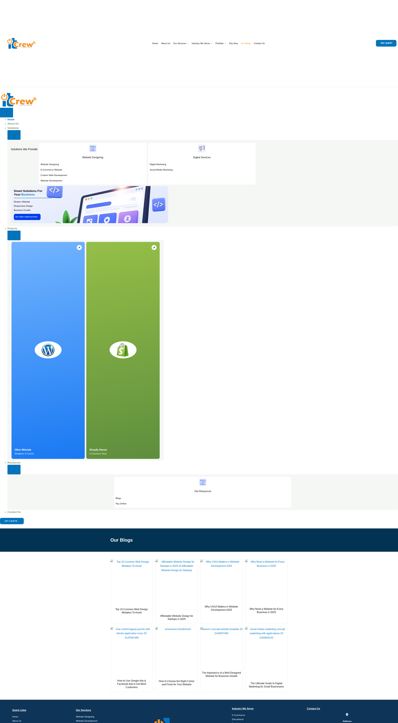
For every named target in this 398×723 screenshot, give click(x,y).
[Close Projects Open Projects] (14, 235)
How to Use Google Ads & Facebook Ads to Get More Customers (131, 684)
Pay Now (233, 43)
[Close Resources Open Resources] (14, 469)
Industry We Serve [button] (201, 43)
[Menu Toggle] (6, 112)
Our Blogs (246, 43)
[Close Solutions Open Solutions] (14, 135)
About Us (165, 43)
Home (155, 43)
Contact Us (259, 43)
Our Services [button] (179, 43)
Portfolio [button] (219, 43)
